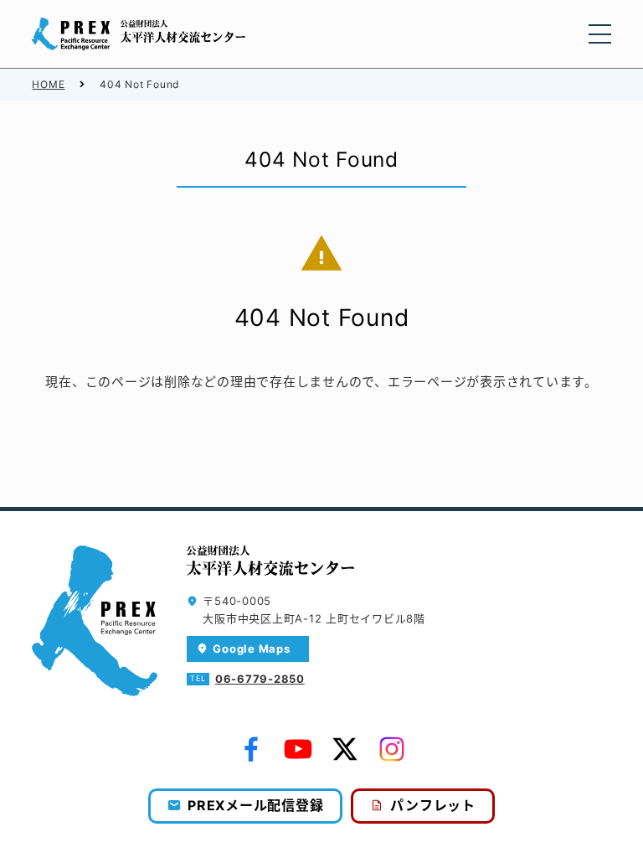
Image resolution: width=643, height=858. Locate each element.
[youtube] (298, 749)
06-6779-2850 (260, 678)
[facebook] (251, 749)
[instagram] (392, 749)
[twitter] (345, 749)
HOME (48, 84)
